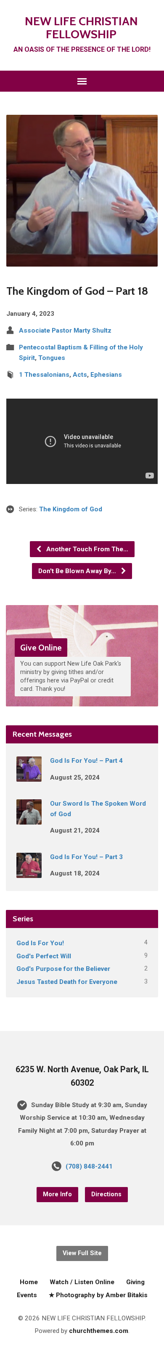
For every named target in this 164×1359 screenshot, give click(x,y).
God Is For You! (40, 943)
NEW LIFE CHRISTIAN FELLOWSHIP (81, 27)
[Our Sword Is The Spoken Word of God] (29, 819)
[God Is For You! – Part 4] (29, 776)
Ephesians (106, 374)
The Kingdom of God (70, 509)
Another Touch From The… (86, 549)
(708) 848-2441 (89, 1166)
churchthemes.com (98, 1331)
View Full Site (82, 1253)
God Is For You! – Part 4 (86, 760)
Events (27, 1295)
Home (29, 1282)
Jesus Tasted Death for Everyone (66, 982)
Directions (106, 1194)
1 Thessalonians (44, 374)
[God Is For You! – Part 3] (29, 872)
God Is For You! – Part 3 (86, 857)
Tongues (51, 358)
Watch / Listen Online (82, 1282)
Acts (80, 374)
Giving (135, 1282)
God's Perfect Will (43, 956)
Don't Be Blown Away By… (78, 571)
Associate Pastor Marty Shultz (65, 330)
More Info (57, 1194)
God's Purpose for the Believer (63, 969)
